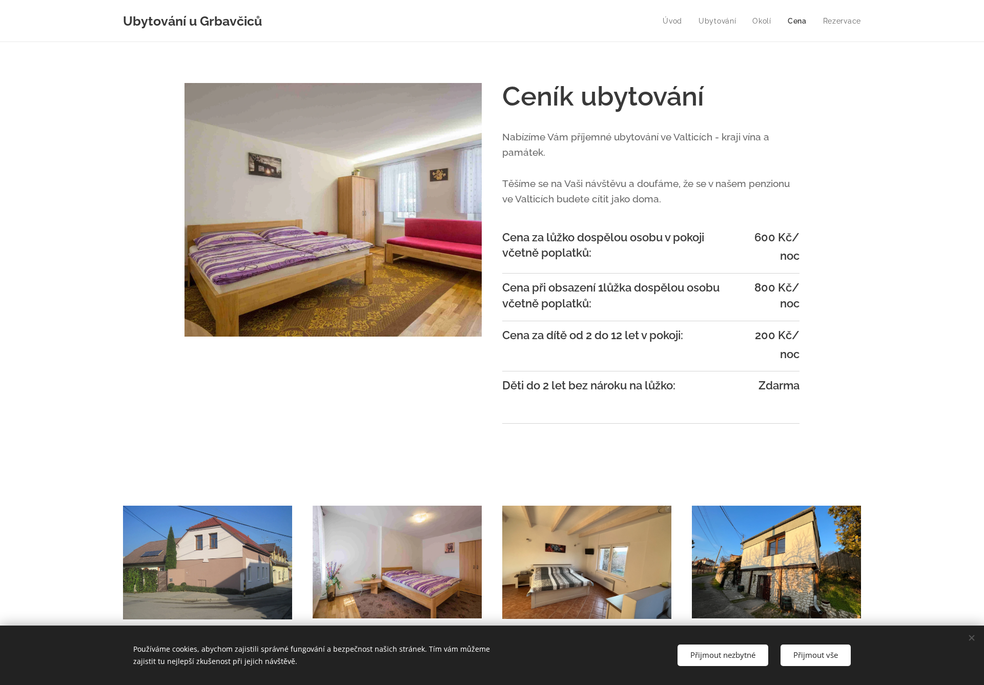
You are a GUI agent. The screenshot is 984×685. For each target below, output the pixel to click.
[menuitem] (675, 21)
